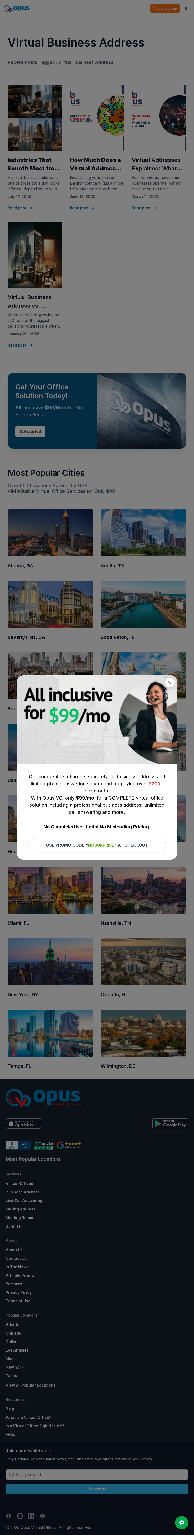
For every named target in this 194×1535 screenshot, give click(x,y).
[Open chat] (181, 1522)
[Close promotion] (170, 682)
